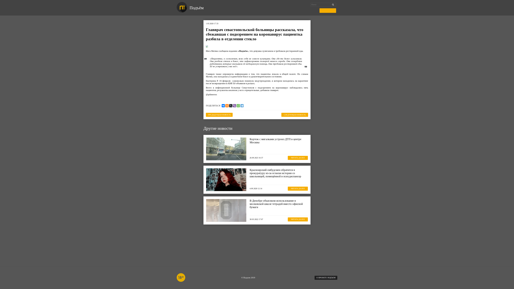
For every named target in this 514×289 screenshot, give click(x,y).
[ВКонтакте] (223, 105)
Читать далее (298, 158)
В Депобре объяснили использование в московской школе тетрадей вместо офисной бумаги (276, 204)
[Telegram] (242, 105)
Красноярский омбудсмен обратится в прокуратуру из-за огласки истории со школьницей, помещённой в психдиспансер (275, 173)
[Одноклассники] (227, 105)
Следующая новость (295, 115)
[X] (230, 105)
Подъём (197, 7)
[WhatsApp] (238, 105)
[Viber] (234, 105)
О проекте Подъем (325, 278)
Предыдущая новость (219, 115)
